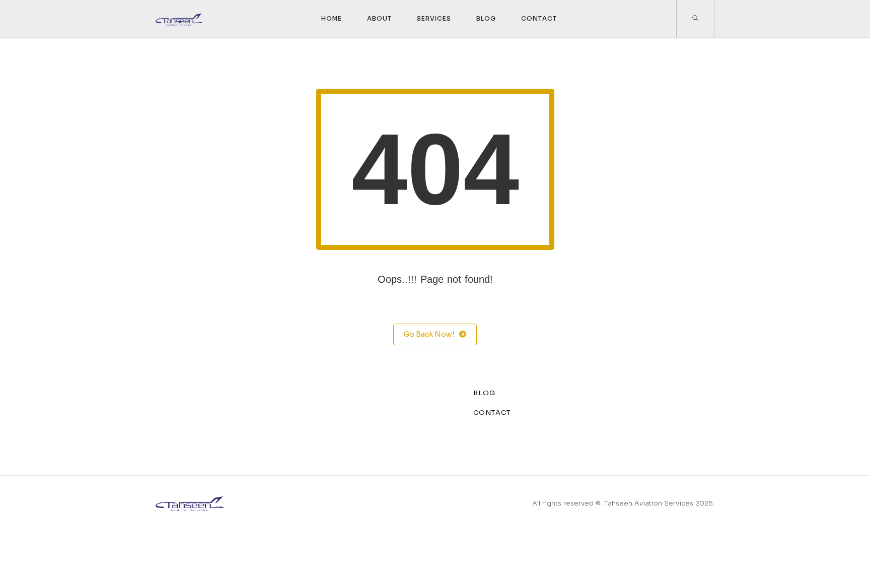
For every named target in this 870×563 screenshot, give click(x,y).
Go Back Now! (429, 334)
